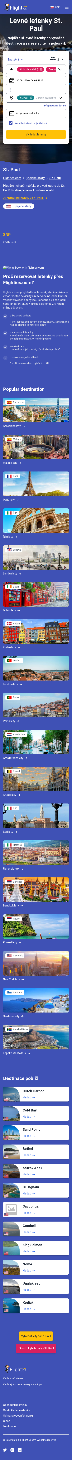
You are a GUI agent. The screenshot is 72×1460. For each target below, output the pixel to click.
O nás (6, 1421)
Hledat (27, 1097)
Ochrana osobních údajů (18, 1415)
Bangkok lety (11, 905)
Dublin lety (9, 610)
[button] (66, 7)
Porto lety (9, 721)
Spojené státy (35, 178)
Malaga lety (10, 462)
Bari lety (8, 831)
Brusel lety (9, 794)
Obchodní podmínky (15, 1404)
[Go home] (15, 1369)
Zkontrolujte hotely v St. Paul (23, 198)
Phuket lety (10, 942)
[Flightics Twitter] (5, 1450)
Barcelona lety (12, 425)
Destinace (9, 1426)
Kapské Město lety (14, 1053)
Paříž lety (9, 499)
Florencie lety (11, 868)
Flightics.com (12, 178)
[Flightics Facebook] (20, 1450)
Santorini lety (11, 1016)
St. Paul (55, 178)
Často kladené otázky (16, 1410)
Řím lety (8, 536)
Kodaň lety (9, 647)
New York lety (11, 979)
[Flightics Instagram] (12, 1450)
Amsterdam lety (13, 757)
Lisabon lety (10, 684)
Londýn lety (10, 573)
